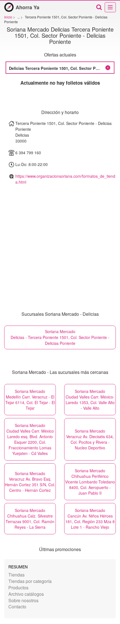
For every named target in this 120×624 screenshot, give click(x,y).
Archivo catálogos (26, 594)
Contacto (17, 606)
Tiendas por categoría (30, 581)
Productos (18, 587)
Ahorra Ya (27, 7)
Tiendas (16, 574)
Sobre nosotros (23, 600)
